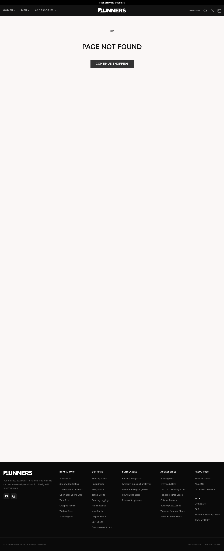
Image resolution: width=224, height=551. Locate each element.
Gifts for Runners (168, 500)
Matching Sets (66, 516)
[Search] (205, 11)
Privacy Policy (194, 544)
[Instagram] (14, 496)
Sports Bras (65, 478)
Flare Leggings (99, 505)
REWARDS (195, 11)
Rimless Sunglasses (132, 500)
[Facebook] (6, 496)
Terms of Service (212, 544)
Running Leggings (100, 500)
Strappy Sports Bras (69, 483)
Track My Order (202, 519)
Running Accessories (170, 505)
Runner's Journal (203, 478)
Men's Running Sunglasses (135, 489)
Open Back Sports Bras (70, 494)
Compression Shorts (102, 527)
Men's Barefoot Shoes (171, 516)
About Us (199, 483)
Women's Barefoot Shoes (172, 511)
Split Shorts (97, 521)
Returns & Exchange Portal (207, 514)
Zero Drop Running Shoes (173, 489)
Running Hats (167, 478)
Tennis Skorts (98, 494)
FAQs (197, 509)
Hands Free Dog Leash (171, 494)
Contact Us (200, 503)
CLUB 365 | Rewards (205, 489)
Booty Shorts (98, 489)
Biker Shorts (98, 483)
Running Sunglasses (132, 478)
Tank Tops (64, 500)
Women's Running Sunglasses (136, 483)
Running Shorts (99, 478)
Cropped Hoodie (67, 505)
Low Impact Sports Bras (71, 489)
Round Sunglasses (131, 494)
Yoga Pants (97, 511)
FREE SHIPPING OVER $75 (112, 2)
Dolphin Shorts (99, 516)
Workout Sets (65, 511)
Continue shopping (112, 63)
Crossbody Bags (168, 483)
